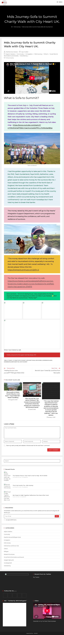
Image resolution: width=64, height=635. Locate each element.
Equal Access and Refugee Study (12, 537)
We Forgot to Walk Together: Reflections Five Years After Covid (31, 495)
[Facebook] (10, 595)
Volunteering (23, 56)
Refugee (6, 551)
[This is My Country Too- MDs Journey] (7, 486)
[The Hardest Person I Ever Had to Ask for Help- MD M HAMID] (7, 476)
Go (57, 516)
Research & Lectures (9, 554)
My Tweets (36, 577)
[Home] (11, 26)
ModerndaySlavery (47, 360)
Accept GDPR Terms (11, 519)
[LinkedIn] (19, 595)
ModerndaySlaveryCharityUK (11, 361)
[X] (5, 595)
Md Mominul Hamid (11, 52)
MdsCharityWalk (30, 360)
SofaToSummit (23, 361)
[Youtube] (24, 595)
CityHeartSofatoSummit (19, 360)
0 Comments (10, 58)
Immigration (29, 54)
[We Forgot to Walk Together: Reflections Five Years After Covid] (7, 496)
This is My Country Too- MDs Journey (23, 485)
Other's (46, 54)
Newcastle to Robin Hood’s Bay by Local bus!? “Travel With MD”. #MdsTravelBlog (13, 395)
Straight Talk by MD (9, 560)
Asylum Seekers (10, 54)
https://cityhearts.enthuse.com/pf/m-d (23, 270)
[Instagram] (15, 595)
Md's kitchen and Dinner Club (11, 545)
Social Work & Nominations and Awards (14, 557)
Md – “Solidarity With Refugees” (15, 600)
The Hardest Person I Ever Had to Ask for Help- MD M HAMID (30, 475)
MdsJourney (39, 360)
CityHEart (9, 360)
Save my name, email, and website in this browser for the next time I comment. (28, 445)
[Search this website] (32, 460)
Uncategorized (8, 563)
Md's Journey (38, 54)
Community (20, 54)
